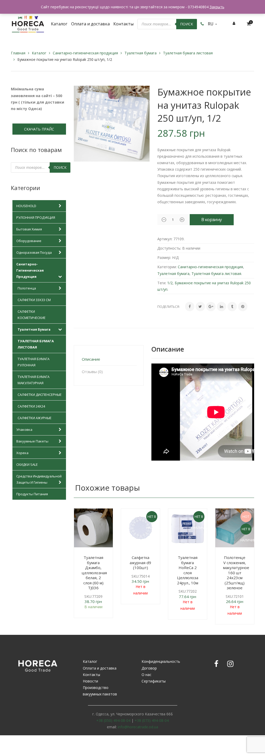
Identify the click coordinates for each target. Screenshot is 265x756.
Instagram (230, 664)
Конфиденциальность (161, 661)
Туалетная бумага (140, 52)
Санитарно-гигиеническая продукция (85, 52)
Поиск (186, 23)
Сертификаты (154, 681)
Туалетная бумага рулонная (33, 362)
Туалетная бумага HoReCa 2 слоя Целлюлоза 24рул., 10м (187, 570)
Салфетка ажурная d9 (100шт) (140, 562)
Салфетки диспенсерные (40, 394)
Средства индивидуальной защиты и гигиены (39, 479)
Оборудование (28, 240)
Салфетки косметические (32, 314)
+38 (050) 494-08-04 (113, 720)
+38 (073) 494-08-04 (152, 720)
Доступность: (169, 248)
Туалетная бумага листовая (188, 52)
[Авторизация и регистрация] (234, 23)
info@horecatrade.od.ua (138, 726)
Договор (149, 668)
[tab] (108, 359)
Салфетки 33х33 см (34, 299)
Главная (18, 52)
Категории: (167, 266)
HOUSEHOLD (26, 205)
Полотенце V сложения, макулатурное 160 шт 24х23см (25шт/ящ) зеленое (236, 572)
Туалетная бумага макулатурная (33, 379)
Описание (91, 359)
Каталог (39, 52)
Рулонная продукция (35, 217)
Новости (90, 681)
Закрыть (217, 6)
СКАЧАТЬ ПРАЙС (39, 129)
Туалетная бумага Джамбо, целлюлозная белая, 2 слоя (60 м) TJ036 (94, 572)
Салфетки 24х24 (31, 406)
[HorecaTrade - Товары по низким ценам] (28, 23)
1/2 (170, 282)
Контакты (91, 674)
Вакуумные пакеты (32, 441)
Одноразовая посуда (34, 252)
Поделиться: (168, 306)
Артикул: (164, 238)
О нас (146, 674)
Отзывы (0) (92, 371)
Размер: (164, 257)
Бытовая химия (29, 229)
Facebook (216, 664)
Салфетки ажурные (34, 418)
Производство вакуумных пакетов (100, 690)
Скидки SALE (27, 464)
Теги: (161, 282)
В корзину (211, 219)
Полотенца (27, 288)
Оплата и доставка (99, 668)
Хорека (22, 452)
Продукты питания (32, 494)
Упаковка (24, 429)
